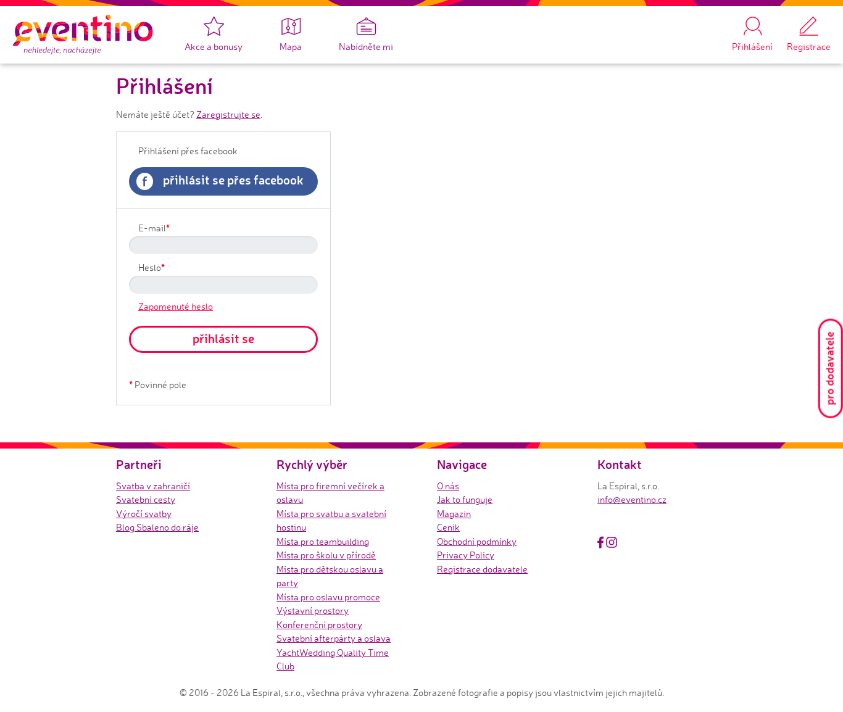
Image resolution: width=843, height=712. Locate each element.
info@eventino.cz (632, 499)
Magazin (454, 514)
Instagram (611, 542)
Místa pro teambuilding (322, 541)
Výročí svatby (144, 514)
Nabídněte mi (366, 46)
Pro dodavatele (829, 368)
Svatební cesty (145, 499)
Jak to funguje (464, 499)
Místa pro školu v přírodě (326, 555)
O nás (448, 486)
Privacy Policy (465, 555)
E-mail (154, 227)
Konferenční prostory (319, 625)
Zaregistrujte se (228, 114)
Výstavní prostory (312, 610)
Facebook (600, 542)
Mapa (291, 46)
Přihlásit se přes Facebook (223, 181)
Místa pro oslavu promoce (328, 597)
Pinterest (626, 542)
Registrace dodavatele (482, 569)
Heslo (151, 267)
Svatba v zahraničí (153, 486)
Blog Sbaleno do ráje (157, 527)
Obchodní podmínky (477, 541)
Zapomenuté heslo (175, 306)
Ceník (448, 527)
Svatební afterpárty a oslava (333, 638)
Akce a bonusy (214, 46)
